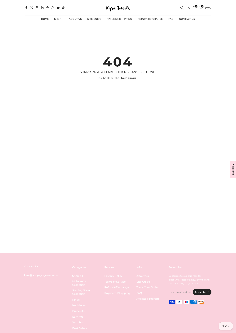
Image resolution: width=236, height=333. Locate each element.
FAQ (171, 18)
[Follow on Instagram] (36, 8)
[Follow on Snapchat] (52, 8)
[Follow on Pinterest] (47, 8)
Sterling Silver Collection (81, 292)
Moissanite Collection (79, 283)
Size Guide (143, 281)
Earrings (77, 316)
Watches (78, 322)
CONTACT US (187, 18)
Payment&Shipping (117, 293)
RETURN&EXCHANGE (150, 18)
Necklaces (79, 305)
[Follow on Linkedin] (42, 8)
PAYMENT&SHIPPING (119, 18)
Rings (76, 299)
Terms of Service (115, 281)
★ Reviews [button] (233, 169)
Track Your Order (147, 287)
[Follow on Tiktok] (63, 8)
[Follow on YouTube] (58, 8)
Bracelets (78, 311)
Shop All (77, 275)
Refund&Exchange (116, 287)
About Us (142, 275)
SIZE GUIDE (94, 18)
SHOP (57, 18)
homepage (129, 78)
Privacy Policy (113, 275)
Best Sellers (79, 328)
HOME (45, 18)
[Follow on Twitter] (31, 8)
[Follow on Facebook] (26, 8)
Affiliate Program (147, 298)
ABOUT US (75, 18)
